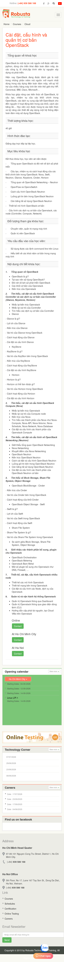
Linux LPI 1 (12, 697)
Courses (17, 24)
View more (53, 671)
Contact (18, 626)
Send (6, 940)
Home (6, 24)
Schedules (10, 903)
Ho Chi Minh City (17, 679)
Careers (9, 918)
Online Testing (12, 913)
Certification (10, 908)
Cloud (27, 24)
